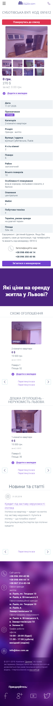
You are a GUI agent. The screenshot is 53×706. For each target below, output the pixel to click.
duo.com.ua (34, 669)
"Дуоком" (29, 661)
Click (4, 4)
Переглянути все (26, 381)
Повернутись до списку (26, 22)
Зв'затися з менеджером (26, 263)
